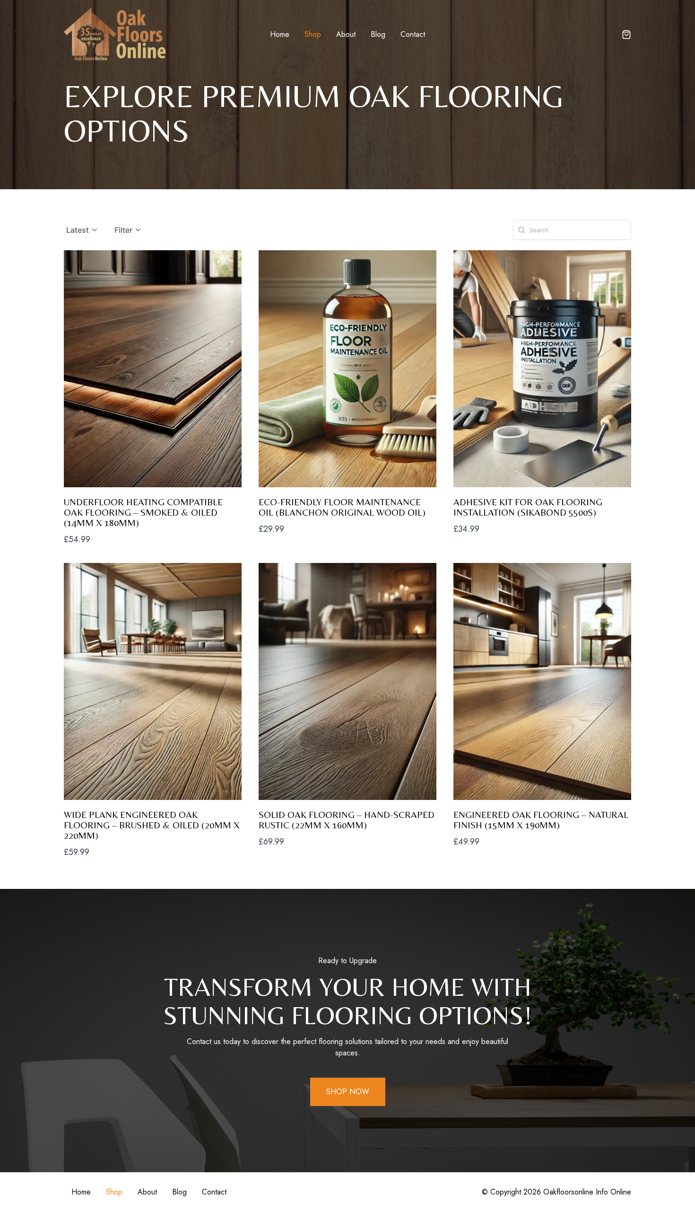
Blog (378, 34)
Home (279, 34)
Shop (312, 34)
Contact (412, 34)
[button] (626, 35)
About (346, 34)
